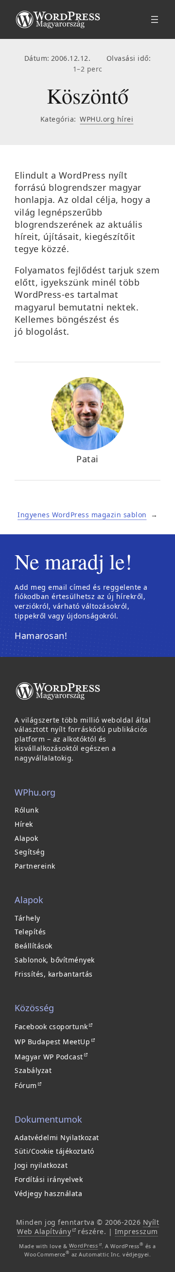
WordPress (85, 1245)
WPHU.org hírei (106, 119)
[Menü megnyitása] (154, 19)
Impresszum (136, 1231)
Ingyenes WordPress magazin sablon (82, 514)
